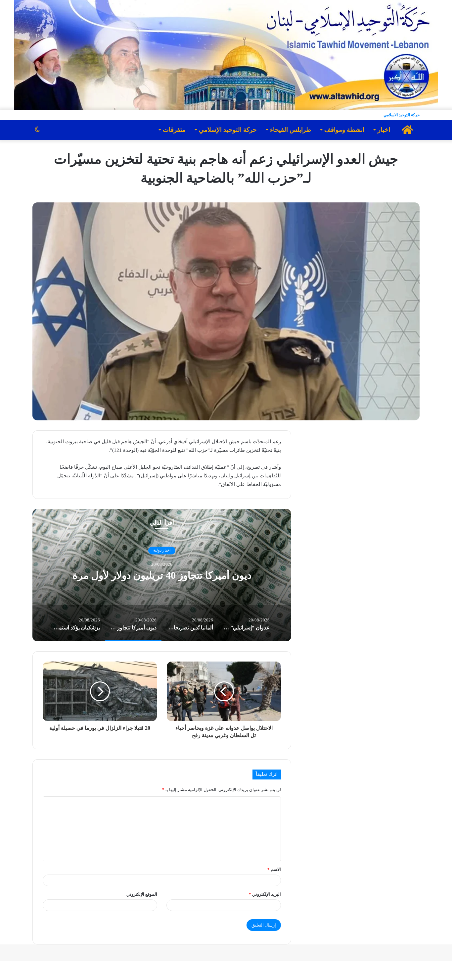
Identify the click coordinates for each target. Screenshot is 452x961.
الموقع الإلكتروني (141, 894)
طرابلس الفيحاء (290, 129)
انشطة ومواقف (344, 129)
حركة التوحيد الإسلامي (228, 129)
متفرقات (174, 129)
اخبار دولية (161, 550)
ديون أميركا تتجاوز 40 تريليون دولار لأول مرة (161, 575)
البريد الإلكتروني (265, 894)
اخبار (384, 129)
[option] (161, 575)
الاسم (274, 869)
